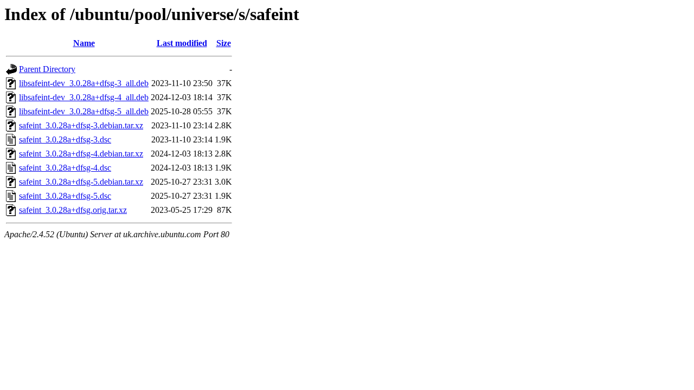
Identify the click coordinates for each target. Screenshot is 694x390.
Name (84, 43)
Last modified (182, 43)
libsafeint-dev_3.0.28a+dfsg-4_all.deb (84, 97)
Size (223, 43)
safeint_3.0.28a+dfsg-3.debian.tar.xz (81, 125)
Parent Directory (47, 69)
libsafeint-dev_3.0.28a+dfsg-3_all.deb (84, 83)
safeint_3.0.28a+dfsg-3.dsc (65, 139)
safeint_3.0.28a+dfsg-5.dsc (65, 195)
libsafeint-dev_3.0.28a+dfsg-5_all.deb (84, 111)
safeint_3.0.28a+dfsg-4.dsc (65, 167)
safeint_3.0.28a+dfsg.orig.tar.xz (73, 209)
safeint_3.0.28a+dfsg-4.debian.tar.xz (81, 153)
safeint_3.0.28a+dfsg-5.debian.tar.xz (81, 181)
